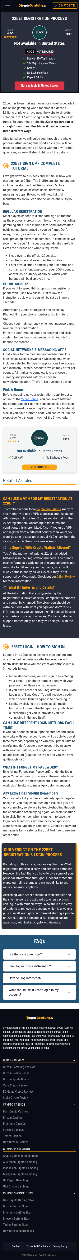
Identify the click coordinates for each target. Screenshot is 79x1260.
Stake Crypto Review (15, 1097)
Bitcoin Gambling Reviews (19, 1067)
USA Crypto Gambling (16, 1186)
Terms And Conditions (38, 1246)
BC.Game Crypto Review (18, 1091)
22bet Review (66, 576)
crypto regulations (48, 509)
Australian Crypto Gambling (20, 1162)
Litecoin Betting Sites (16, 1218)
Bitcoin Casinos (12, 1117)
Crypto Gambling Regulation (20, 1156)
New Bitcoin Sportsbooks (18, 1231)
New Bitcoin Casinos (15, 1142)
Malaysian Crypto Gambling (20, 1174)
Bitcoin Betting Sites (15, 1206)
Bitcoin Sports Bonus (16, 1079)
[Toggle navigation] (7, 5)
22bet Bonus (29, 399)
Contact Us (17, 1246)
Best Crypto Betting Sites (18, 1200)
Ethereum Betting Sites (17, 1212)
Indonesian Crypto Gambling (20, 1168)
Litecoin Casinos (13, 1130)
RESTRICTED (40, 467)
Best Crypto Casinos (15, 1111)
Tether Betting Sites (15, 1225)
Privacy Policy (60, 1246)
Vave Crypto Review (15, 1085)
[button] (39, 466)
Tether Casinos (12, 1136)
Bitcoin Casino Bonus (16, 1073)
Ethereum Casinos (14, 1124)
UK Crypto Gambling (15, 1180)
